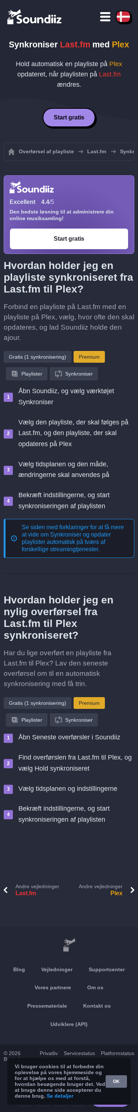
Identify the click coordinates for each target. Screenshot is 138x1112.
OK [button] (116, 1081)
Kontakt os (97, 1006)
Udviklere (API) (69, 1024)
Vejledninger (56, 969)
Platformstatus (117, 1053)
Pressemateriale (47, 1006)
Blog (19, 969)
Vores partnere (53, 987)
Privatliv (49, 1053)
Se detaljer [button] (60, 1096)
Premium (89, 357)
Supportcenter (107, 969)
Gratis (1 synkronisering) (37, 357)
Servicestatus (79, 1053)
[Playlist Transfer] (35, 16)
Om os (95, 987)
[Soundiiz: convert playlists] (69, 945)
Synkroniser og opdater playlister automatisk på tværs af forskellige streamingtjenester (66, 541)
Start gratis (69, 117)
